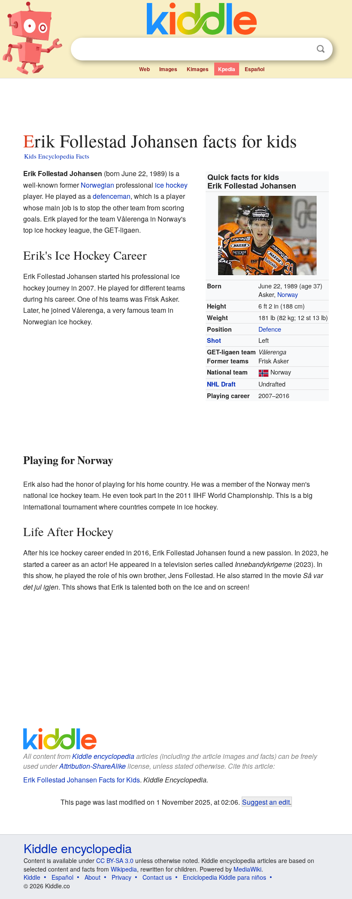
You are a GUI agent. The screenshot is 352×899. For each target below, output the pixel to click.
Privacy (121, 877)
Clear (303, 49)
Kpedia (226, 69)
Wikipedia (124, 869)
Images (168, 69)
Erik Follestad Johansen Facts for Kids (81, 780)
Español (254, 69)
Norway (287, 294)
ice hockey (171, 185)
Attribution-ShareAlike (92, 766)
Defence (269, 328)
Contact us (157, 877)
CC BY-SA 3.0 (115, 860)
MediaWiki (247, 869)
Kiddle (32, 877)
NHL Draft (221, 384)
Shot (214, 340)
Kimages (198, 69)
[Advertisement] (176, 102)
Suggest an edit (266, 801)
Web (144, 69)
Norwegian (97, 185)
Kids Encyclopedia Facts (56, 156)
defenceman (111, 196)
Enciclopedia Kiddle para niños (224, 877)
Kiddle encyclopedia (103, 756)
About (92, 877)
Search (320, 49)
